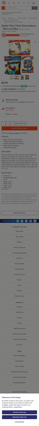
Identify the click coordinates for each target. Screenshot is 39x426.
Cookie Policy (18, 407)
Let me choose (19, 422)
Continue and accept (19, 412)
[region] (19, 409)
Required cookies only (19, 417)
